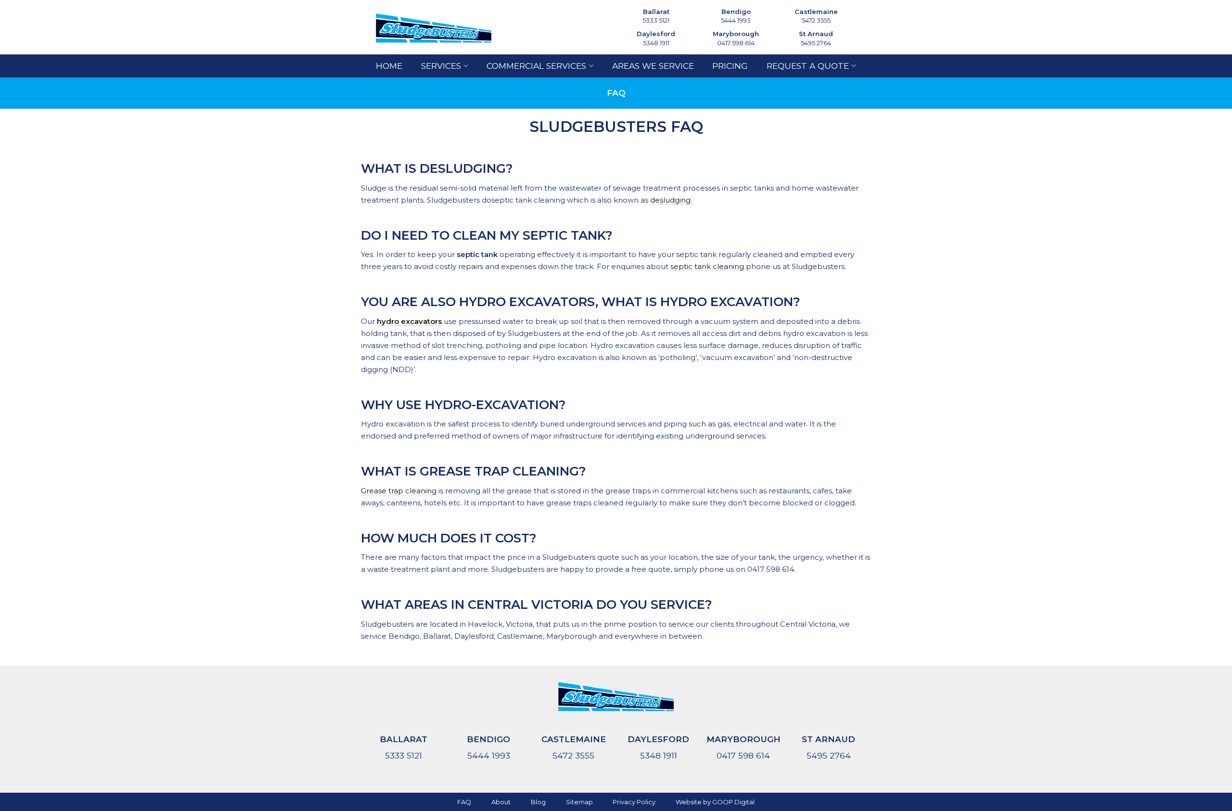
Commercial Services (536, 66)
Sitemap (579, 802)
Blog (538, 802)
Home (389, 66)
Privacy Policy (634, 802)
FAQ (464, 802)
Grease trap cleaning (398, 490)
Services (441, 66)
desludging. (672, 200)
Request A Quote (808, 66)
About (501, 802)
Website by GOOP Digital (715, 802)
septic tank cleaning (707, 266)
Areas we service (653, 66)
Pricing (730, 66)
